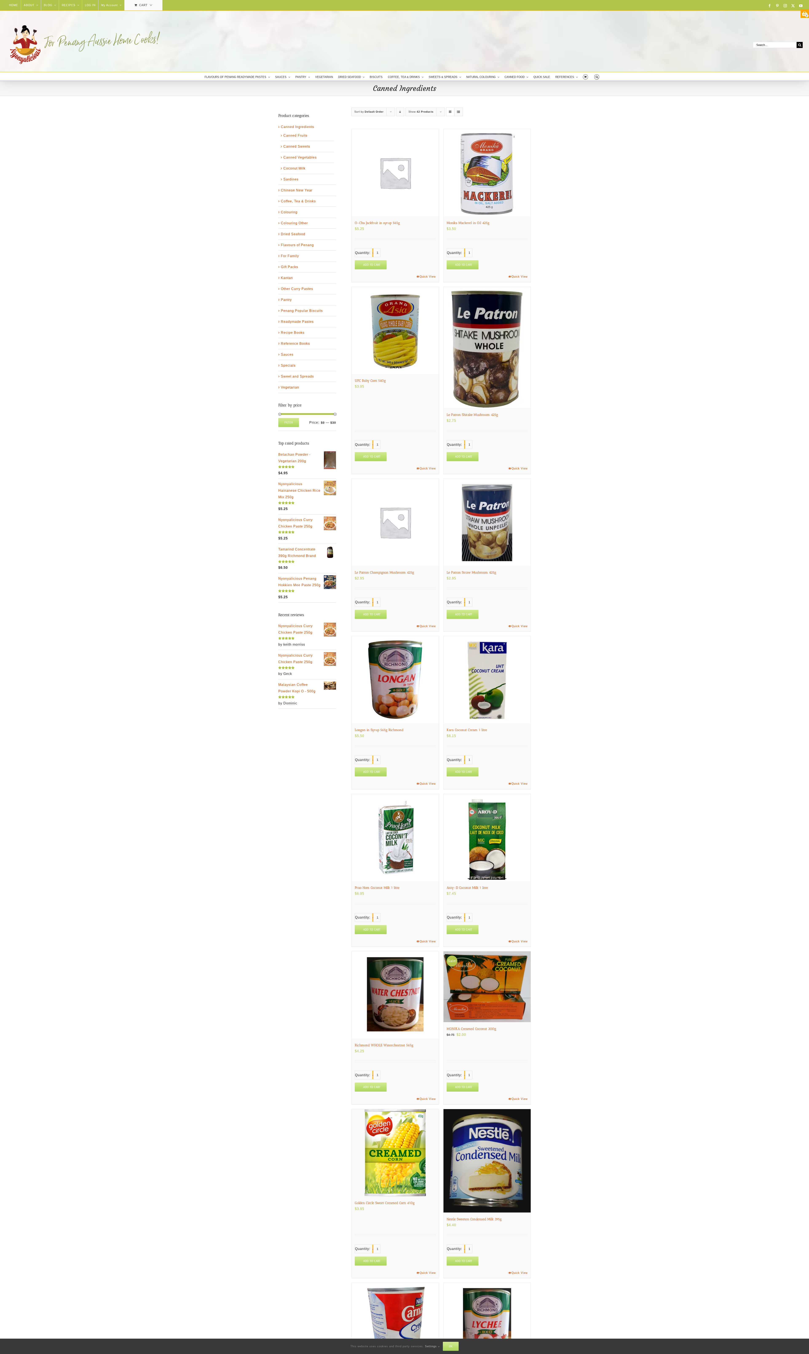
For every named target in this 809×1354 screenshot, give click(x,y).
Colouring (289, 212)
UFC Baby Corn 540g (370, 381)
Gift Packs (289, 267)
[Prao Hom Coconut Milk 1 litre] (395, 837)
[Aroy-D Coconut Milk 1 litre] (487, 837)
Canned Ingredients (297, 127)
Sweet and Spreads (297, 376)
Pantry (286, 300)
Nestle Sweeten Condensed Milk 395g (474, 1219)
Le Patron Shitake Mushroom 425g (472, 415)
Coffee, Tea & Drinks (298, 201)
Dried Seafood (293, 234)
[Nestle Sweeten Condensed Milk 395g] (487, 1160)
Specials (288, 365)
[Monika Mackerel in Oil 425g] (487, 172)
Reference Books (295, 343)
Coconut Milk (294, 168)
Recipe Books (292, 332)
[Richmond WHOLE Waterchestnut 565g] (395, 995)
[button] (596, 76)
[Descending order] (400, 112)
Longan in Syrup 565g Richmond (379, 730)
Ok (451, 1346)
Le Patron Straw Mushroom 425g (471, 572)
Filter (288, 422)
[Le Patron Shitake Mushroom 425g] (487, 347)
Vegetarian (290, 387)
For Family (290, 256)
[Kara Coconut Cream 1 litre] (487, 679)
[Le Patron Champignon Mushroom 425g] (395, 522)
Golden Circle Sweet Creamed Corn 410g (385, 1203)
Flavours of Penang (297, 245)
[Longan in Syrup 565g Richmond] (395, 679)
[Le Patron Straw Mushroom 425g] (487, 522)
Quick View (428, 276)
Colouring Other (294, 223)
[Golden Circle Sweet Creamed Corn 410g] (395, 1152)
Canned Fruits (295, 135)
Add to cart (371, 265)
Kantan (287, 278)
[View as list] (458, 112)
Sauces (287, 354)
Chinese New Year (296, 190)
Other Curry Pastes (297, 289)
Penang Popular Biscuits (302, 310)
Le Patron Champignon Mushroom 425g (384, 572)
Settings (431, 1346)
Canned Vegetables (300, 157)
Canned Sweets (296, 146)
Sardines (291, 179)
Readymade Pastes (297, 321)
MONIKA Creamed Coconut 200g (471, 1029)
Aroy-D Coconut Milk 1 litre (467, 888)
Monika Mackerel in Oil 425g (468, 223)
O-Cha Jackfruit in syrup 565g (377, 223)
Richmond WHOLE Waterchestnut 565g (384, 1045)
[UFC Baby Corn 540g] (395, 330)
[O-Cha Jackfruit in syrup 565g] (395, 172)
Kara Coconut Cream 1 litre (467, 730)
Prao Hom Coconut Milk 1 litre (377, 888)
